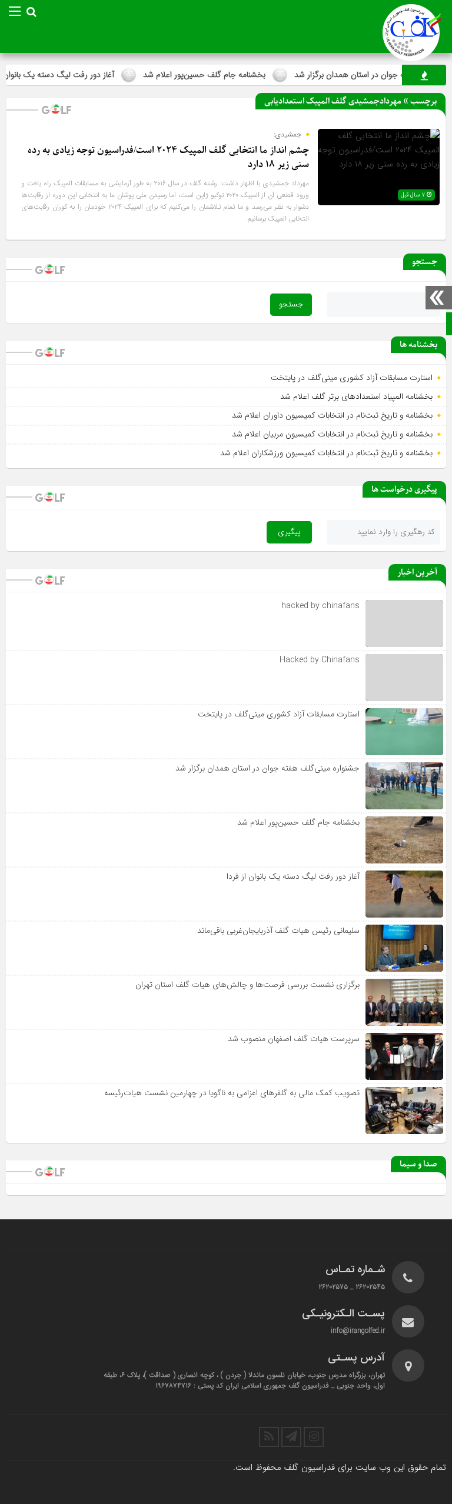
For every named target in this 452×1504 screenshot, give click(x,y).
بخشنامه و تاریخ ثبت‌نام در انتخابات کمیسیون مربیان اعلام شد (332, 434)
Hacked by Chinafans (320, 659)
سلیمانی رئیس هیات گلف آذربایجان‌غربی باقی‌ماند (278, 930)
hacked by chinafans (320, 605)
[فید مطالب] (269, 1437)
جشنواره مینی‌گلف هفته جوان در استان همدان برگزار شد (267, 768)
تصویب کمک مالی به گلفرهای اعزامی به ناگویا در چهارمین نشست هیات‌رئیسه (232, 1092)
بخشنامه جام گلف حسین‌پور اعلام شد (226, 74)
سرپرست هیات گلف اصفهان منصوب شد (294, 1038)
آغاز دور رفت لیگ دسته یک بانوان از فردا (293, 876)
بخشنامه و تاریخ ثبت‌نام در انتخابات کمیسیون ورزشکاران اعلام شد (326, 452)
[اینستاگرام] (314, 1437)
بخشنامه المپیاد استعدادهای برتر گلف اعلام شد (356, 396)
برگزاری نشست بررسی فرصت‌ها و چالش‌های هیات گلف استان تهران (247, 984)
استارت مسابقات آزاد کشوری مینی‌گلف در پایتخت (352, 377)
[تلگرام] (291, 1437)
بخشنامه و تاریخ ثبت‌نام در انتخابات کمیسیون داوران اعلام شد (332, 415)
